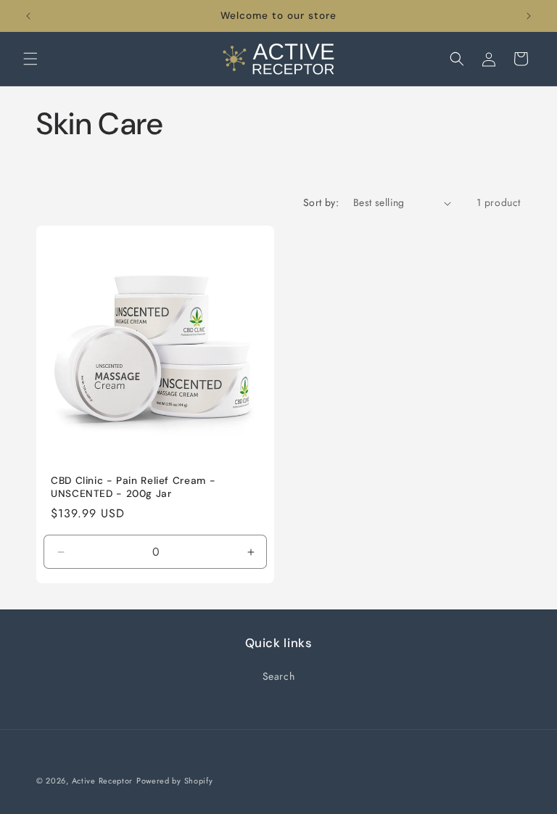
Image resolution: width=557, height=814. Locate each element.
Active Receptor (102, 780)
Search (279, 676)
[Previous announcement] (28, 16)
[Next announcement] (529, 16)
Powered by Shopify (174, 780)
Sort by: (321, 202)
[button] (30, 59)
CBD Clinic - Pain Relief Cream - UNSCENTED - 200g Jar (133, 487)
